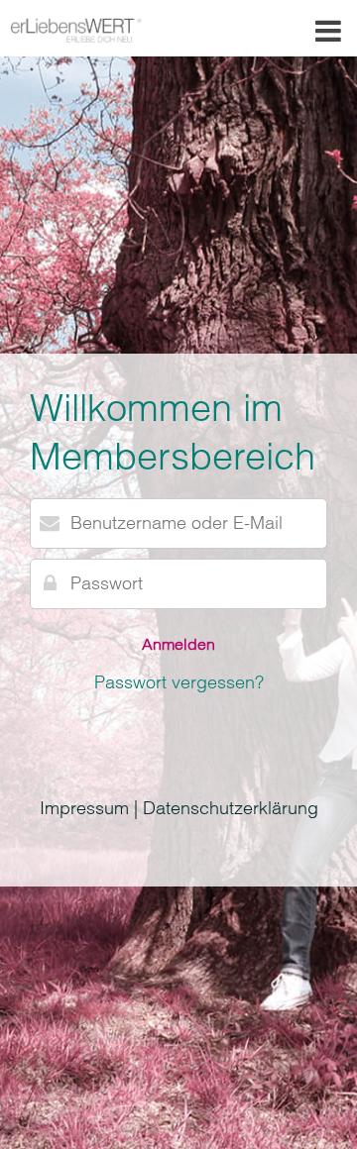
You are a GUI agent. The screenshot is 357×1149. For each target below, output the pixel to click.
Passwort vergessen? (179, 682)
